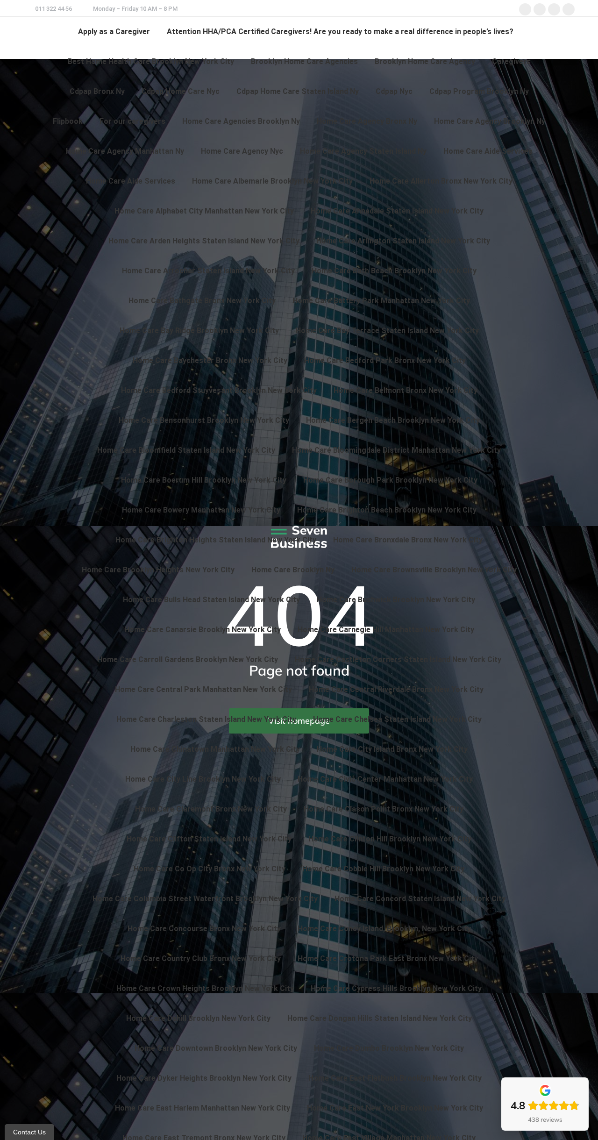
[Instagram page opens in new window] (554, 9)
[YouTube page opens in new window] (568, 9)
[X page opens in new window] (540, 9)
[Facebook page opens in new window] (525, 9)
